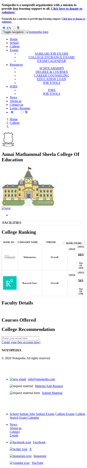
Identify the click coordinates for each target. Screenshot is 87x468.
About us (15, 101)
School (14, 42)
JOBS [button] (13, 86)
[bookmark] (6, 208)
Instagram (40, 456)
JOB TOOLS (51, 83)
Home (14, 39)
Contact (15, 431)
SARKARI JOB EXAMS (51, 53)
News (13, 97)
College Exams (65, 414)
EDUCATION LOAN (51, 79)
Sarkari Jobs (27, 414)
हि (18, 28)
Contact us (16, 104)
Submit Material (52, 393)
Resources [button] (16, 64)
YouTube (37, 463)
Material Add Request (49, 386)
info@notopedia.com (41, 379)
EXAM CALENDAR (51, 61)
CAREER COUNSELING (51, 75)
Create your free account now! (21, 342)
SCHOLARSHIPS (51, 68)
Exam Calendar (29, 417)
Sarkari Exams (45, 414)
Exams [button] (14, 50)
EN (9, 28)
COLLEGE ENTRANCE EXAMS (52, 57)
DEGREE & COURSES (52, 72)
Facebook (39, 442)
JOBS (51, 90)
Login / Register (20, 108)
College (15, 46)
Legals (14, 435)
